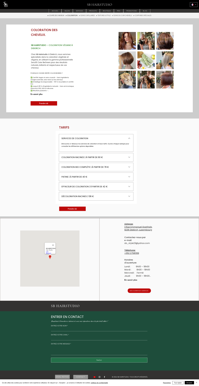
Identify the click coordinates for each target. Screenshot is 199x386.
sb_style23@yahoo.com (137, 243)
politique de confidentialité (99, 383)
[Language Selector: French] (194, 4)
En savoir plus (36, 94)
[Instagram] (99, 377)
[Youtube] (94, 377)
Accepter (189, 383)
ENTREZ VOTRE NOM (59, 326)
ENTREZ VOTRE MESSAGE (61, 344)
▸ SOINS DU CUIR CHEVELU (122, 15)
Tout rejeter (178, 383)
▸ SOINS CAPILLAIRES (87, 15)
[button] (127, 41)
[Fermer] (196, 382)
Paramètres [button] (167, 383)
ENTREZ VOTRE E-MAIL (60, 335)
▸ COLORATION (72, 15)
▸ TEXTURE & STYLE (104, 15)
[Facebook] (104, 377)
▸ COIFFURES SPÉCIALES (142, 15)
